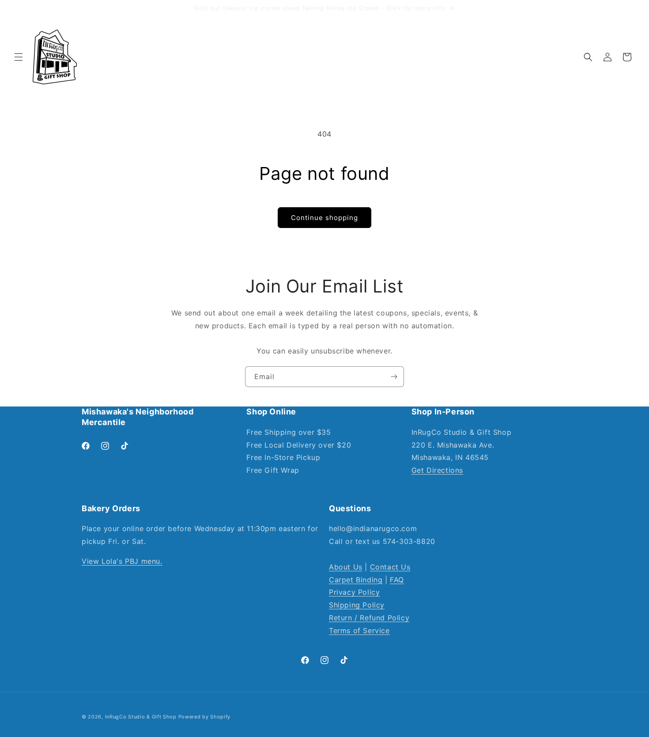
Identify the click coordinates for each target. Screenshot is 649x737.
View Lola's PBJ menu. (122, 561)
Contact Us (390, 566)
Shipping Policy (357, 604)
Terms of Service (359, 630)
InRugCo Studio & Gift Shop (141, 717)
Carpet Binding (355, 579)
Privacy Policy (354, 592)
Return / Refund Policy (369, 617)
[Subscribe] (394, 376)
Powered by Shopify (204, 717)
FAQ (397, 579)
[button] (18, 57)
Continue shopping (324, 217)
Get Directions (437, 470)
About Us (345, 566)
